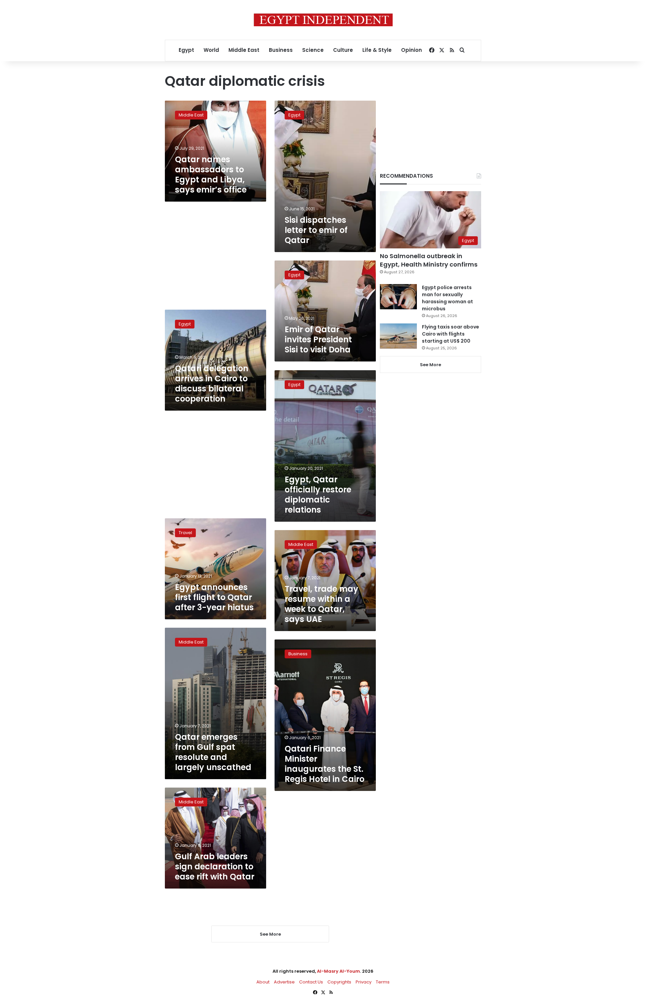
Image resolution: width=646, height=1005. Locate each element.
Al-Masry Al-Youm (338, 971)
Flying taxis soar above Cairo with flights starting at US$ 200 (450, 333)
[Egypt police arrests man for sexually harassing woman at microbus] (398, 296)
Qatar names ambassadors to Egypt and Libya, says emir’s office (211, 174)
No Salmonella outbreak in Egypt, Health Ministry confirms (428, 260)
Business (281, 50)
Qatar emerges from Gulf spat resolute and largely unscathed (213, 752)
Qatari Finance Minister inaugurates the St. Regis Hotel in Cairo (324, 764)
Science (313, 50)
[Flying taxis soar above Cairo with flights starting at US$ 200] (398, 336)
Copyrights (339, 982)
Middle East (243, 50)
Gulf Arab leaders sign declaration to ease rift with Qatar (214, 866)
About (263, 982)
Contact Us (311, 982)
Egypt (186, 50)
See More (430, 364)
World (211, 50)
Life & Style (377, 50)
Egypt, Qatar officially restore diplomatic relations (318, 494)
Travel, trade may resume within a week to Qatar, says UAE (321, 604)
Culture (343, 50)
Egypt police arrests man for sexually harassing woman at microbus (447, 298)
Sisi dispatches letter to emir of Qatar (316, 230)
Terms (383, 982)
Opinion (411, 50)
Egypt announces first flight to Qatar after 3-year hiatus (214, 597)
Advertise (284, 982)
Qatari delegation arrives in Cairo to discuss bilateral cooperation (211, 383)
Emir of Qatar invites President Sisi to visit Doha (318, 339)
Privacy (363, 982)
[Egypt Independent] (323, 19)
